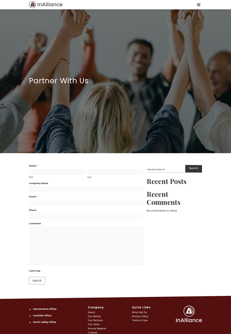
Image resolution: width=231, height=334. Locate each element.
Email (33, 196)
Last (89, 177)
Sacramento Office (44, 309)
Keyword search (156, 169)
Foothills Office (42, 315)
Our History (94, 316)
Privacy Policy (140, 316)
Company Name (38, 183)
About (91, 312)
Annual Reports (97, 328)
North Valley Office (44, 322)
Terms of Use (140, 320)
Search (193, 168)
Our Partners (95, 320)
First (31, 177)
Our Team (94, 324)
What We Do (139, 312)
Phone (32, 210)
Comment (35, 223)
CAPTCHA (35, 271)
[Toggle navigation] (198, 4)
